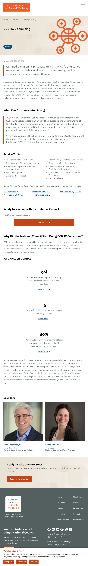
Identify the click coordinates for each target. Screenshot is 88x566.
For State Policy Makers (70, 191)
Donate (60, 508)
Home (5, 20)
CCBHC (8, 46)
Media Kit (61, 514)
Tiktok (70, 529)
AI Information (63, 520)
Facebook (49, 529)
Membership (78, 497)
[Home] (16, 8)
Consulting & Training (28, 20)
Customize (21, 562)
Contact (76, 514)
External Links (78, 520)
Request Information (19, 479)
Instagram (62, 529)
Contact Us (44, 222)
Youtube (53, 529)
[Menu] (83, 6)
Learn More (43, 289)
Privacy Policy (79, 508)
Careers (76, 503)
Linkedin (57, 529)
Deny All (33, 562)
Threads (66, 529)
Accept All (8, 562)
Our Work (14, 20)
